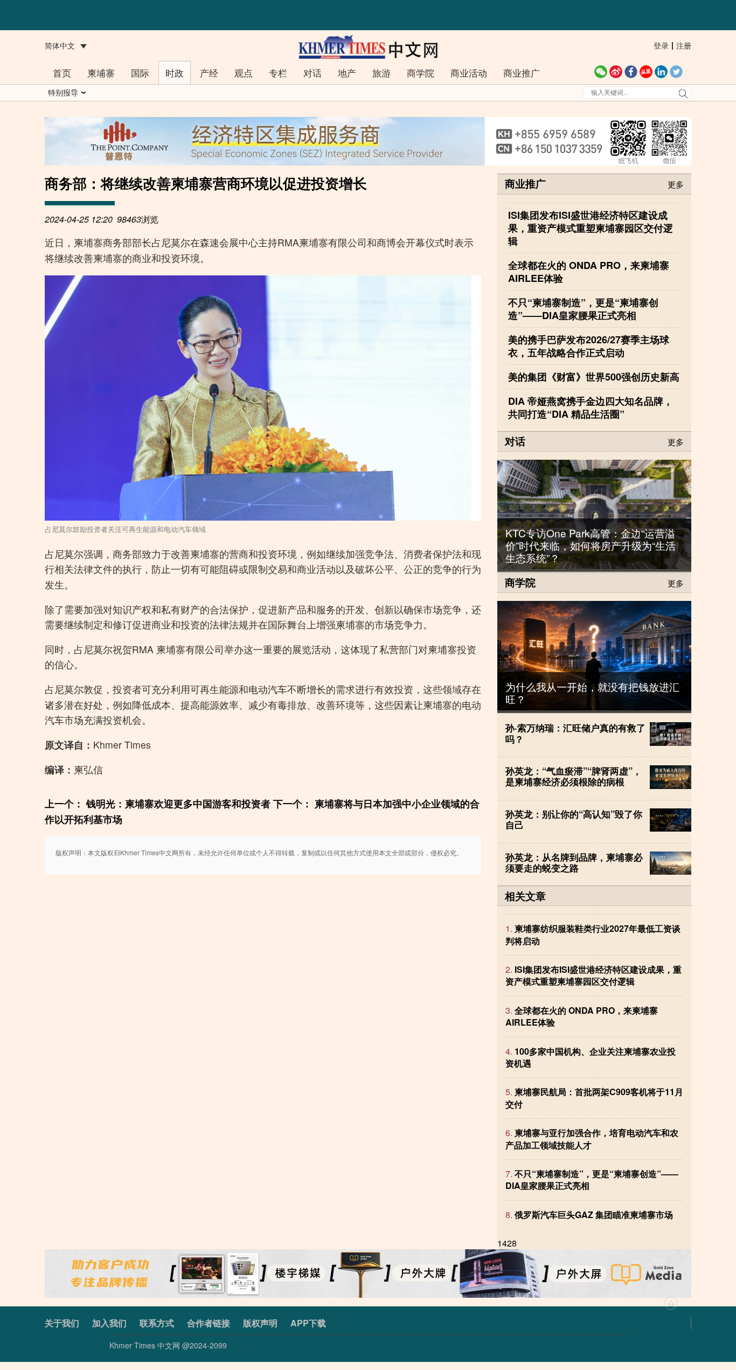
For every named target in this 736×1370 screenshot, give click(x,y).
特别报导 (63, 92)
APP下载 (308, 1323)
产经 (209, 72)
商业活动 (468, 72)
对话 (312, 72)
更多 (676, 183)
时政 (174, 72)
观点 (243, 72)
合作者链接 (208, 1323)
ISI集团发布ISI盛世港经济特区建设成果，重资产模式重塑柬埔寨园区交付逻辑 (593, 976)
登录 (661, 45)
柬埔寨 (101, 72)
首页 (62, 72)
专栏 (278, 72)
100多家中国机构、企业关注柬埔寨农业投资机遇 (590, 1057)
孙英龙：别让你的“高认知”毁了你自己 (573, 819)
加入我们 (109, 1323)
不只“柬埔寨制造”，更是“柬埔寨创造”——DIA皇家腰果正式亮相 (591, 1180)
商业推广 (521, 72)
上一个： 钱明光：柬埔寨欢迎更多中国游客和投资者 (157, 803)
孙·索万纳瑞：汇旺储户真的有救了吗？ (575, 733)
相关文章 (525, 896)
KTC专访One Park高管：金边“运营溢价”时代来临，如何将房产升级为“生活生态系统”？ (590, 545)
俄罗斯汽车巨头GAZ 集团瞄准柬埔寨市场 (594, 1214)
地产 (347, 72)
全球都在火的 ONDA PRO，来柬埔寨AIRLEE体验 (581, 1016)
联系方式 (157, 1323)
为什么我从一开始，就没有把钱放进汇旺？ (592, 692)
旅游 (381, 72)
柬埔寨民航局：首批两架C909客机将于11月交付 (594, 1098)
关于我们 (62, 1323)
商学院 (420, 72)
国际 (140, 72)
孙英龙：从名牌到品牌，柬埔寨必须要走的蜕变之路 (574, 862)
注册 (683, 45)
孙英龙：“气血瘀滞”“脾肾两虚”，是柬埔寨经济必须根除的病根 (573, 776)
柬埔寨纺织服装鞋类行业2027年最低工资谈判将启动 (593, 935)
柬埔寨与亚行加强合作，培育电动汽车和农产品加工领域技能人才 (591, 1139)
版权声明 (260, 1323)
